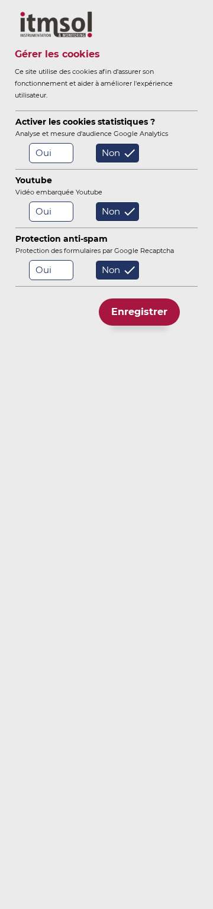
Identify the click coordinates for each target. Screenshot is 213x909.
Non (111, 152)
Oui (43, 152)
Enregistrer (139, 311)
